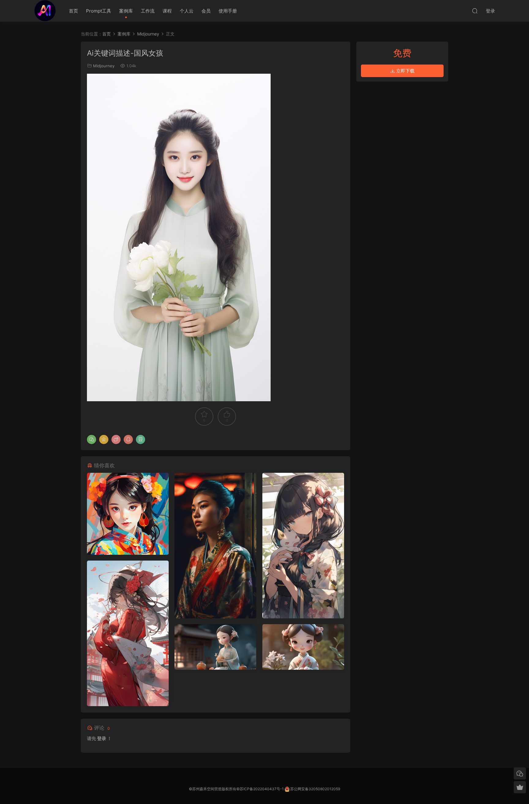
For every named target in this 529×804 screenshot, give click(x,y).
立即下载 (405, 71)
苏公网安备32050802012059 (315, 789)
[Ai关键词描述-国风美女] (215, 545)
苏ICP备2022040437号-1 (262, 789)
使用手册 (228, 11)
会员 (206, 11)
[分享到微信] (91, 439)
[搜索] (475, 10)
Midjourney (103, 65)
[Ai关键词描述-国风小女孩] (303, 545)
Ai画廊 (45, 10)
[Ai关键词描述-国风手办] (215, 647)
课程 (167, 11)
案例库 (126, 11)
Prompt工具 (98, 11)
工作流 (148, 11)
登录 (101, 738)
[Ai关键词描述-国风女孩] (128, 514)
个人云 (186, 11)
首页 (73, 11)
